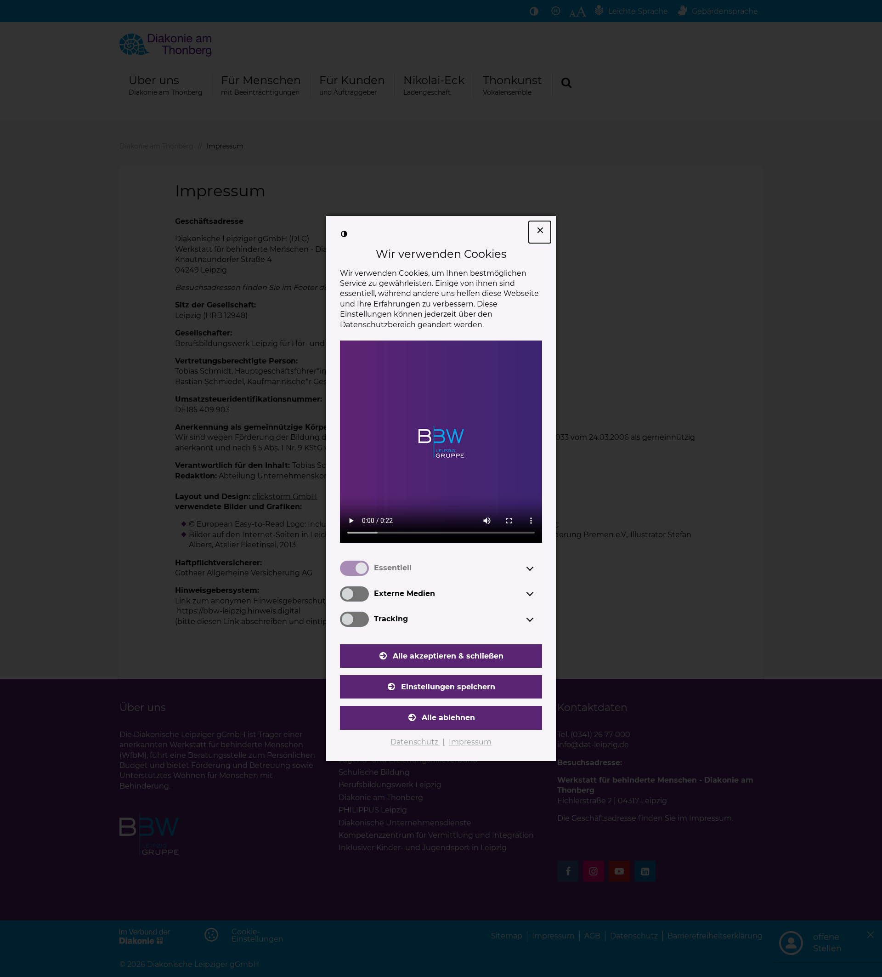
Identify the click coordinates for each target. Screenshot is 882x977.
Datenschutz (415, 742)
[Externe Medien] (538, 594)
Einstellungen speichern (448, 686)
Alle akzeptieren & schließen (448, 656)
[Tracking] (538, 619)
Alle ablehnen (448, 717)
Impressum (470, 742)
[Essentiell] (538, 568)
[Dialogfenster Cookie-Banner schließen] (540, 232)
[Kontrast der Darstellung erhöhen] (344, 234)
